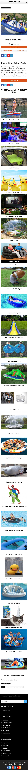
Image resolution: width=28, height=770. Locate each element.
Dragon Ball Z (6, 755)
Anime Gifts (5, 720)
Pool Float (7, 687)
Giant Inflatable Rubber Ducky (14, 579)
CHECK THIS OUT (18, 47)
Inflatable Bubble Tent (14, 434)
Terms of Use (11, 764)
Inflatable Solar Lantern (14, 410)
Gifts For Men (6, 730)
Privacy (15, 764)
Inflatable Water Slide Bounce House (14, 675)
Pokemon (5, 742)
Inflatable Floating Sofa (14, 313)
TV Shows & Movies (7, 722)
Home (6, 764)
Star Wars (5, 748)
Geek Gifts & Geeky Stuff (6, 7)
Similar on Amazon (7, 50)
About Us (14, 765)
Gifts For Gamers (6, 725)
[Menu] (1, 2)
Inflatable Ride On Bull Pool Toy (14, 530)
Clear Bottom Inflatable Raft (14, 555)
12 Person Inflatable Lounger (14, 458)
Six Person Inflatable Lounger (14, 651)
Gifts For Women (6, 727)
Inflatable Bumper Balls (14, 361)
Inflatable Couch (14, 265)
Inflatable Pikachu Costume (14, 192)
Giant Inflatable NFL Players (14, 289)
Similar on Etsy (20, 50)
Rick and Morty (6, 750)
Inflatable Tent (14, 240)
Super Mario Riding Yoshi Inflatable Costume (14, 506)
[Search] (26, 2)
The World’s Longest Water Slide (14, 337)
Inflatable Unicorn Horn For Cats (14, 627)
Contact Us (20, 764)
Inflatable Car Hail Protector (14, 482)
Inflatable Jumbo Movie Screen (14, 216)
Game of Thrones (7, 753)
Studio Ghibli (5, 745)
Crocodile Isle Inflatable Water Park (14, 385)
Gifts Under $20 (6, 733)
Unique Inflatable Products (17, 687)
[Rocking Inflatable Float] (14, 24)
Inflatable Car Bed (14, 168)
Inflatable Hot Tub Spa (14, 144)
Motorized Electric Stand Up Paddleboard (14, 120)
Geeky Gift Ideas (6, 710)
